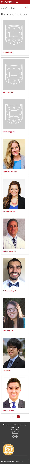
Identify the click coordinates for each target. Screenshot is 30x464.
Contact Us (15, 433)
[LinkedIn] (13, 436)
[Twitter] (16, 436)
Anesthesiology (8, 8)
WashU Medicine (15, 427)
